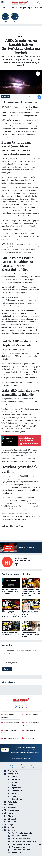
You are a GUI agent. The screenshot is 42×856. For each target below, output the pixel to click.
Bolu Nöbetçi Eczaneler (7, 716)
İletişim (11, 827)
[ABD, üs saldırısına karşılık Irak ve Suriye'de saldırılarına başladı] (21, 82)
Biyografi (12, 819)
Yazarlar (12, 808)
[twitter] (23, 766)
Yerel (13, 793)
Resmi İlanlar (17, 799)
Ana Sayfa (12, 771)
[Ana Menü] (2, 2)
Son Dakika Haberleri (11, 738)
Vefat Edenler (17, 791)
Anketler (12, 822)
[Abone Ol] (39, 97)
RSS (6, 750)
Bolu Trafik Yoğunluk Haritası (30, 724)
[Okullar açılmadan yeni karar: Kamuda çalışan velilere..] (31, 626)
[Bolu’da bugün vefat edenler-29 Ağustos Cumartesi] (11, 583)
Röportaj (12, 816)
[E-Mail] (16, 565)
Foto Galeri (13, 802)
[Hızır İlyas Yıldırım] (7, 562)
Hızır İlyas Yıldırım (22, 560)
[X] (21, 706)
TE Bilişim (26, 759)
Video (10, 805)
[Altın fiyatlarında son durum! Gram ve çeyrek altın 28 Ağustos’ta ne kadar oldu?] (31, 583)
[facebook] (12, 766)
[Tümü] (39, 682)
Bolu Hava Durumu (31, 715)
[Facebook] (17, 706)
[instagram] (33, 766)
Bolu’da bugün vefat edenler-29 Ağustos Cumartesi (10, 591)
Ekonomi (14, 8)
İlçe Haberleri (17, 788)
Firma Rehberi (14, 810)
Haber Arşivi (29, 738)
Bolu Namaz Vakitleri (11, 722)
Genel (4, 8)
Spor (30, 8)
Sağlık (23, 8)
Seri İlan (11, 813)
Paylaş (6, 96)
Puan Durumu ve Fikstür (8, 732)
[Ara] (38, 2)
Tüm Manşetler (30, 730)
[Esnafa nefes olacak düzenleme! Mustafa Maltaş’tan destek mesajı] (31, 604)
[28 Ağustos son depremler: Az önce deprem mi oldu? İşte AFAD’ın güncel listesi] (11, 604)
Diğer (14, 796)
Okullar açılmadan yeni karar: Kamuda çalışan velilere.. (31, 634)
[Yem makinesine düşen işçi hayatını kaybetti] (11, 626)
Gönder (6, 669)
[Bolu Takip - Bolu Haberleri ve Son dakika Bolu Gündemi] (20, 2)
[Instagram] (25, 706)
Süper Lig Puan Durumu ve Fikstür (26, 844)
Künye (10, 825)
